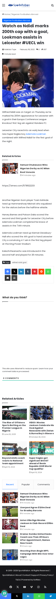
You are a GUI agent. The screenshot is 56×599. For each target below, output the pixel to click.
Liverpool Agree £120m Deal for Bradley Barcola (35, 509)
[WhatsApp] (48, 271)
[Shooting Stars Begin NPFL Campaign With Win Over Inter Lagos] (10, 554)
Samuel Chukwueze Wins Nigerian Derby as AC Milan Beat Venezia (35, 168)
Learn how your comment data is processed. (27, 370)
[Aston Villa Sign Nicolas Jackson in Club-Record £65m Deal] (10, 524)
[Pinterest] (34, 271)
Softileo (36, 579)
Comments (43, 484)
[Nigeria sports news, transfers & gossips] (18, 5)
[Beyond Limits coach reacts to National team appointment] (14, 448)
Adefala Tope (10, 49)
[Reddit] (41, 271)
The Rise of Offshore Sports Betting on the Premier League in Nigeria (14, 426)
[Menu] (3, 6)
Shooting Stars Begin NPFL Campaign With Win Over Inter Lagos (37, 553)
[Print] (14, 278)
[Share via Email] (7, 278)
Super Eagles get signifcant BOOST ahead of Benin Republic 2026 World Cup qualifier (40, 463)
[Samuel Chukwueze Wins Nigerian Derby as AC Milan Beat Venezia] (10, 168)
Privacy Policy (46, 575)
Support (35, 575)
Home (7, 14)
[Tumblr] (28, 271)
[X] (14, 271)
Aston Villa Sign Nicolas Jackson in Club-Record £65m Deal (36, 523)
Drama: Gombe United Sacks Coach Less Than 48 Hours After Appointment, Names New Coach (36, 538)
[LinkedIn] (21, 271)
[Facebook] (7, 271)
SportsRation (8, 575)
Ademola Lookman (36, 133)
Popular (26, 484)
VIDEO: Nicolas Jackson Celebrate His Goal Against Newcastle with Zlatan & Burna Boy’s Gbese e (41, 428)
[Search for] (52, 6)
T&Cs (18, 579)
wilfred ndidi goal (19, 262)
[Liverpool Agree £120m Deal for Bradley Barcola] (10, 511)
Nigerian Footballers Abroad (25, 14)
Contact (26, 575)
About (18, 575)
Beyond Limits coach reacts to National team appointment (13, 461)
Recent (10, 484)
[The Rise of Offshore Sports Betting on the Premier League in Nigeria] (14, 413)
